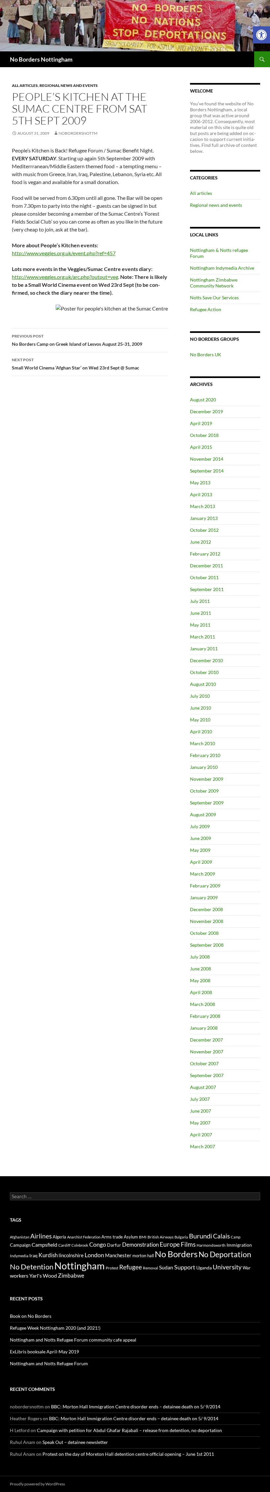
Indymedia (19, 1255)
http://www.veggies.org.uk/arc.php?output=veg (65, 277)
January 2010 (204, 767)
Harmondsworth (211, 1245)
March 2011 (202, 636)
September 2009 (207, 802)
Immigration (239, 1245)
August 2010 (203, 684)
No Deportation (225, 1254)
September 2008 (207, 945)
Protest (112, 1267)
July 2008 (200, 957)
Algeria (59, 1236)
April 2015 (201, 447)
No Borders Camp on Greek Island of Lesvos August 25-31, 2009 (77, 340)
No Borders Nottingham (41, 59)
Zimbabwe (71, 1275)
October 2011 (204, 577)
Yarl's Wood (43, 1276)
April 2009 (201, 862)
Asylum (131, 1236)
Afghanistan (19, 1237)
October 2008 (204, 933)
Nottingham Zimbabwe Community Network (213, 282)
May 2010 (200, 719)
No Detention (31, 1266)
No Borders (176, 1254)
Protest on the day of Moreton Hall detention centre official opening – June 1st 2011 (128, 1454)
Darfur (114, 1245)
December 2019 (206, 411)
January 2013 (204, 518)
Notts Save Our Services (214, 297)
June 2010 (200, 708)
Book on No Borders (30, 1316)
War (247, 1267)
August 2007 (203, 1087)
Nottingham (79, 1265)
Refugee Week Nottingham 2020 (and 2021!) (55, 1328)
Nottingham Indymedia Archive (222, 268)
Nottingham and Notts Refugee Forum (49, 1363)
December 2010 (206, 660)
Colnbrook (79, 1245)
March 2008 (202, 1004)
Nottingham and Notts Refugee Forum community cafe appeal (73, 1340)
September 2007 (207, 1075)
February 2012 (205, 553)
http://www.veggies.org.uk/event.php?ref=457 (64, 253)
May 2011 (200, 625)
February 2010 (205, 755)
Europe (170, 1244)
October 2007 (204, 1063)
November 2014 (206, 459)
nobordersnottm (78, 133)
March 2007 (202, 1146)
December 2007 (206, 1040)
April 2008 (201, 992)
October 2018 (204, 435)
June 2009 (200, 838)
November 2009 (206, 779)
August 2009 (203, 814)
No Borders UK (205, 354)
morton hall (143, 1255)
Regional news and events (69, 85)
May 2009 (200, 850)
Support (184, 1267)
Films (188, 1244)
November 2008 (206, 921)
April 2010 (201, 731)
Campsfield (44, 1244)
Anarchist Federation (83, 1237)
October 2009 (204, 791)
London (94, 1255)
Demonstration (140, 1244)
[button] (261, 34)
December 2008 (206, 909)
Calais (221, 1236)
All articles (25, 85)
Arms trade (112, 1236)
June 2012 (200, 542)
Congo (97, 1244)
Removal (150, 1267)
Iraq (33, 1255)
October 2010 (204, 672)
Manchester (118, 1255)
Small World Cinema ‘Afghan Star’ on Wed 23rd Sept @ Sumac (75, 363)
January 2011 (204, 648)
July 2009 (200, 826)
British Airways (161, 1236)
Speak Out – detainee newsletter (75, 1442)
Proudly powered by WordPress (37, 1483)
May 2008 (200, 980)
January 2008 (204, 1028)
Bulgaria (181, 1237)
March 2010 (202, 743)
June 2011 (200, 613)
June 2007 (200, 1111)
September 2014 (207, 471)
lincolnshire (71, 1255)
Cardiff (64, 1245)
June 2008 (200, 968)
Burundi (200, 1236)
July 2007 (200, 1099)
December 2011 (206, 565)
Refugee (130, 1267)
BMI (143, 1236)
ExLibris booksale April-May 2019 (44, 1351)
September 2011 (207, 589)
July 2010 (200, 696)
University (227, 1267)
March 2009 (202, 874)
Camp (235, 1237)
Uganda (204, 1267)
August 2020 (203, 399)
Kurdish (48, 1255)
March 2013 (202, 506)
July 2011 (200, 601)
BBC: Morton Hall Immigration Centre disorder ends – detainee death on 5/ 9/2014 (135, 1406)
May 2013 (200, 482)
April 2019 (201, 423)
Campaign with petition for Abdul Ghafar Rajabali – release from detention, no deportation (129, 1430)
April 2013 (201, 494)
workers (19, 1275)
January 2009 (204, 897)
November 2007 (206, 1051)
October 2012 (204, 530)
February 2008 (205, 1016)
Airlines (41, 1236)
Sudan (166, 1267)
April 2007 (201, 1134)
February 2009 (205, 885)
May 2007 (200, 1123)
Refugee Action (205, 309)
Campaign (20, 1245)
